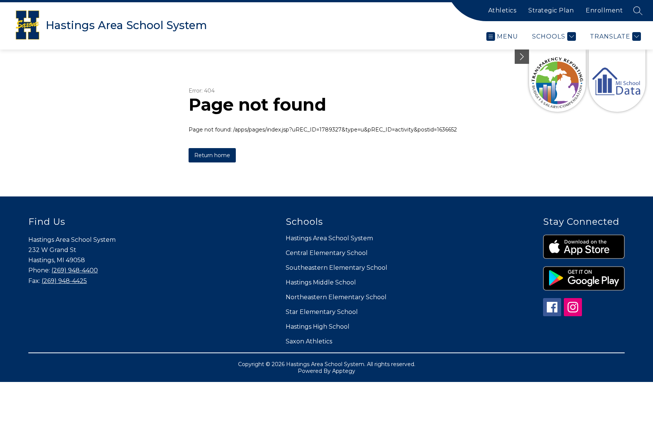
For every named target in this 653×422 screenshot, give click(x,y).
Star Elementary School (322, 311)
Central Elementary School (327, 253)
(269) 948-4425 (64, 280)
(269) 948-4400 (74, 270)
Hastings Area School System (329, 238)
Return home (212, 155)
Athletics (502, 10)
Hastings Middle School (321, 282)
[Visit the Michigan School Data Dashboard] (617, 80)
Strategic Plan (551, 10)
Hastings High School (318, 326)
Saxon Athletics (309, 341)
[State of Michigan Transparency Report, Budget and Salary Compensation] (557, 80)
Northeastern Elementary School (336, 297)
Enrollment (604, 10)
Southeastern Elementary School (336, 267)
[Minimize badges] (522, 56)
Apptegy (343, 371)
